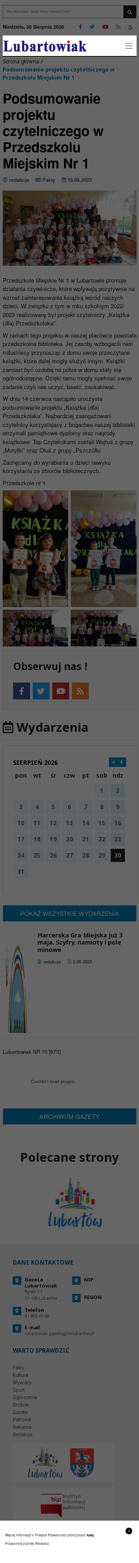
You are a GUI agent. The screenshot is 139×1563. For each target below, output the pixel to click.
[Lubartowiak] (45, 46)
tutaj (90, 1535)
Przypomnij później (19, 1543)
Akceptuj (42, 1543)
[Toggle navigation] (129, 46)
